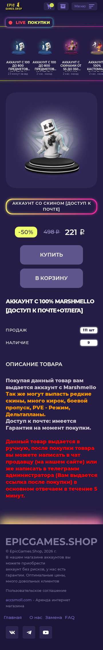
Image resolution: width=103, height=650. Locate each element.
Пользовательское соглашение (36, 590)
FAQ (70, 617)
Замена (53, 617)
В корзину (51, 278)
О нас (35, 617)
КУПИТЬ (51, 255)
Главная (13, 617)
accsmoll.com (19, 600)
